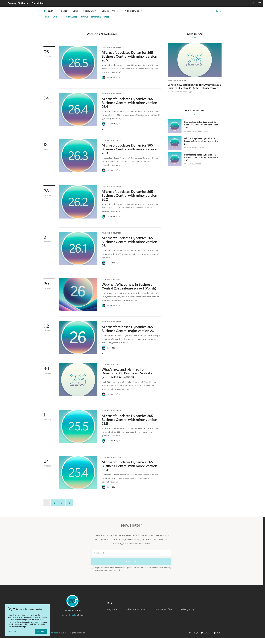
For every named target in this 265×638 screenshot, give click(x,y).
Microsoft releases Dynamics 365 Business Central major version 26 (128, 328)
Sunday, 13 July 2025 (192, 164)
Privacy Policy (37, 622)
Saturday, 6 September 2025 (196, 131)
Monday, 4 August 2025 (194, 147)
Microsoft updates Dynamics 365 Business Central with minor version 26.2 (129, 195)
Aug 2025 (47, 103)
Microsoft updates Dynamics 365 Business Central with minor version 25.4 (129, 465)
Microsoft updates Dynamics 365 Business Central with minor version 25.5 (129, 419)
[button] (195, 92)
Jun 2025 (47, 195)
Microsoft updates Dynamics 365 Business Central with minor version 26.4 (129, 102)
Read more (12, 631)
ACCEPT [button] (40, 631)
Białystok (73, 615)
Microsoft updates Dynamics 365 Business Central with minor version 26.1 (129, 241)
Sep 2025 (47, 56)
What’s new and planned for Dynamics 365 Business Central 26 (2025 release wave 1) (128, 373)
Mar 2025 (47, 373)
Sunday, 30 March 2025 (177, 92)
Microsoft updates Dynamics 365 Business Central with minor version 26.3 (129, 149)
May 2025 (47, 242)
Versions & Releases (111, 48)
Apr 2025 (47, 331)
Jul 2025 (46, 149)
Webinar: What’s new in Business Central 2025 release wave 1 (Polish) (129, 286)
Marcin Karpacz (50, 633)
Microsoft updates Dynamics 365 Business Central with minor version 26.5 (129, 56)
